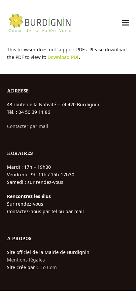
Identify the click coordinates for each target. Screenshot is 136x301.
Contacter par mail (27, 126)
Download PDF (63, 57)
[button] (125, 23)
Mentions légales (26, 260)
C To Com (46, 267)
